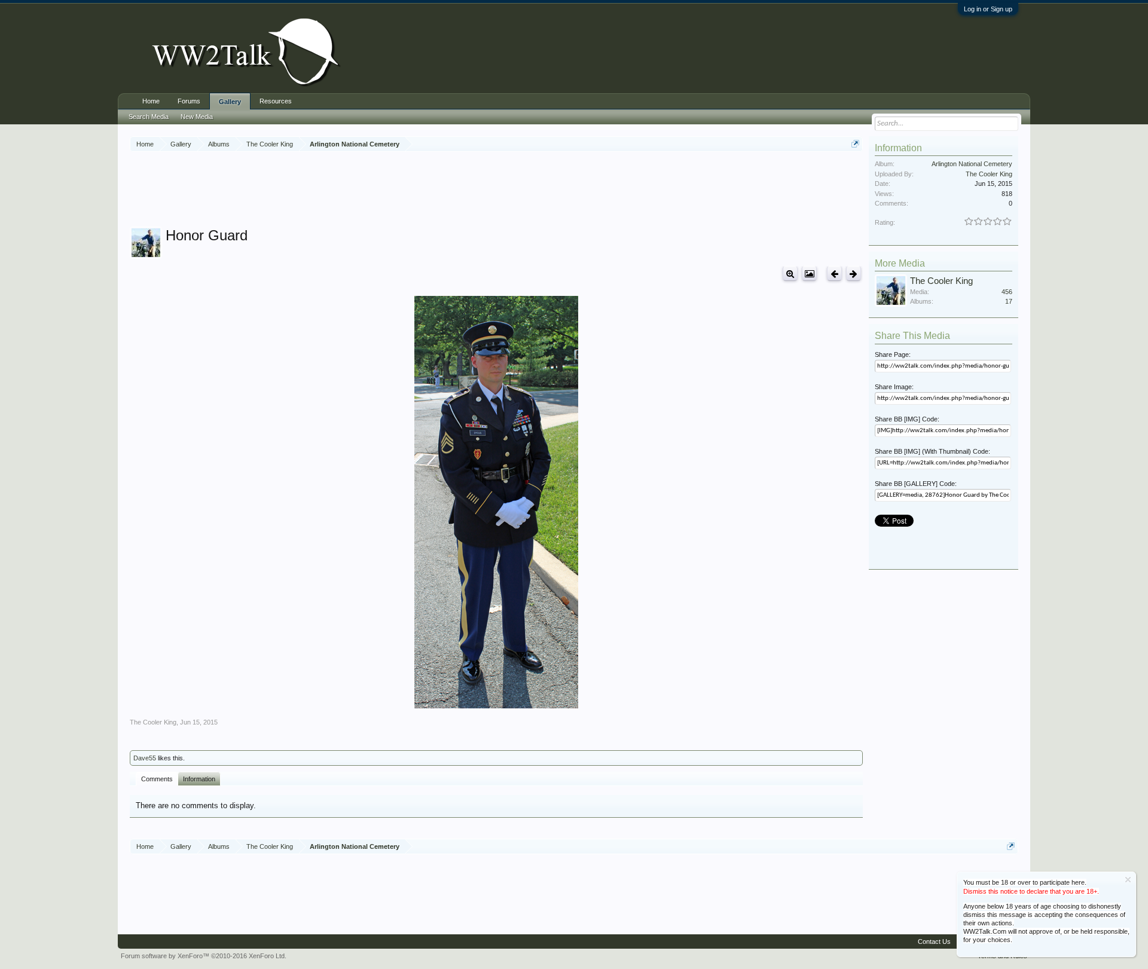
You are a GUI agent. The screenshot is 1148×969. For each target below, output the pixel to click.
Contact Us (934, 941)
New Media (197, 116)
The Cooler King (153, 722)
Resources (275, 101)
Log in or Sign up (988, 9)
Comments (157, 778)
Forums (189, 101)
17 (1008, 301)
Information (199, 778)
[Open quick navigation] (855, 144)
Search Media (149, 116)
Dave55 (144, 758)
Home (151, 101)
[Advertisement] (496, 191)
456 (1007, 291)
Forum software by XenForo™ (203, 955)
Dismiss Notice (1127, 879)
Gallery (230, 101)
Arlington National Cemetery (972, 163)
